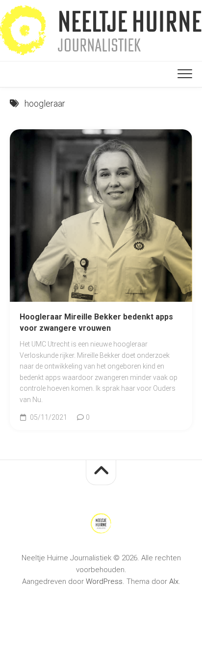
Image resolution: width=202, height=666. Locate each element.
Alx (173, 581)
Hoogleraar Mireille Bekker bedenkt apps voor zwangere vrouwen (96, 322)
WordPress (104, 581)
